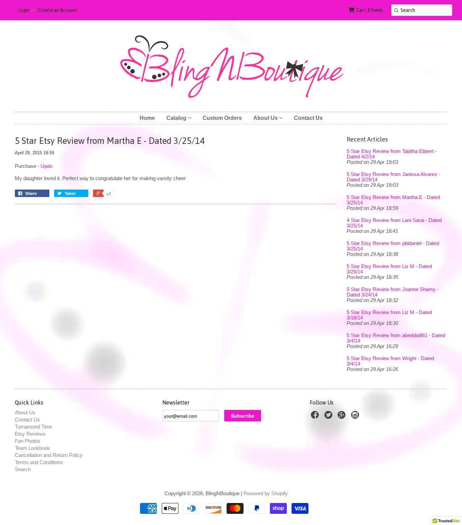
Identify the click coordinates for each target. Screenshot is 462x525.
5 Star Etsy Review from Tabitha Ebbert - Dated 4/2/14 (392, 154)
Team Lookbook (32, 448)
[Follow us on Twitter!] (329, 417)
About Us (266, 118)
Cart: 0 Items (369, 10)
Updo (46, 166)
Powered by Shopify (266, 493)
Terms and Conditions (39, 462)
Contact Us (308, 118)
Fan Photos (27, 441)
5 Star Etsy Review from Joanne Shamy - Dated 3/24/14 (393, 292)
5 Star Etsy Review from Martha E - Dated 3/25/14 (393, 200)
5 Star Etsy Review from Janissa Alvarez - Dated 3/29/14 (393, 177)
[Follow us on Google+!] (343, 417)
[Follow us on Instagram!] (356, 417)
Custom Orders (222, 118)
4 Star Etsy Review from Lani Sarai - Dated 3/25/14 (394, 223)
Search (23, 469)
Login (23, 10)
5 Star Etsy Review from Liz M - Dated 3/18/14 (389, 315)
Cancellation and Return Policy (49, 455)
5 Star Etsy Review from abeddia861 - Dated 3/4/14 (396, 338)
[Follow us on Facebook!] (316, 417)
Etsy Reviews (30, 434)
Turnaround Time (33, 427)
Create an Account (57, 10)
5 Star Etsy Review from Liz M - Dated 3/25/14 (389, 269)
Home (147, 118)
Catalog (177, 118)
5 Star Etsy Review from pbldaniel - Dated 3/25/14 (393, 246)
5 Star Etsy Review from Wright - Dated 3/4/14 (390, 361)
